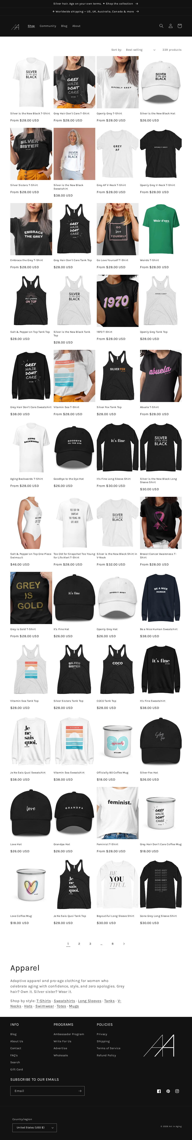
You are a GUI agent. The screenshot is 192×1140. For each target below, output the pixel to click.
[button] (161, 25)
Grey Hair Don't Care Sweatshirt (30, 407)
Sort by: (116, 49)
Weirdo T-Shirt (149, 260)
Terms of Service (109, 1048)
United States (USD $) (30, 1127)
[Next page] (123, 943)
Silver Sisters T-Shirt (24, 185)
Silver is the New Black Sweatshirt (68, 187)
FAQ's (14, 1055)
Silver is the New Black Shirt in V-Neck (117, 555)
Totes (61, 1006)
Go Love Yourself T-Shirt (112, 260)
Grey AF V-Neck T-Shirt (111, 185)
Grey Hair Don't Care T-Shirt (71, 113)
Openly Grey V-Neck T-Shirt (157, 185)
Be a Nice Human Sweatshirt (159, 629)
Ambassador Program (69, 1034)
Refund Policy (106, 1055)
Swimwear (44, 1006)
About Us (16, 1041)
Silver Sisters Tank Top (68, 701)
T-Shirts (44, 1001)
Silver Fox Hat (149, 772)
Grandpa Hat (62, 844)
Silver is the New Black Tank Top (72, 333)
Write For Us (62, 1041)
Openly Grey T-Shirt (109, 113)
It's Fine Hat (61, 629)
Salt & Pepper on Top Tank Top (30, 332)
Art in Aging (175, 1126)
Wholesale (61, 1055)
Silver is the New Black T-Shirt (30, 113)
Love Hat (16, 844)
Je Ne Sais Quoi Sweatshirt (28, 772)
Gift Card (16, 1069)
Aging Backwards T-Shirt (26, 478)
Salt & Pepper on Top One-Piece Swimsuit (30, 555)
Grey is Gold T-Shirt (23, 629)
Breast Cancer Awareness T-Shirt (158, 555)
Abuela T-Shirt (149, 407)
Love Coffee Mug (21, 916)
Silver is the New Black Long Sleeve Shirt (158, 480)
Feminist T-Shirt (107, 844)
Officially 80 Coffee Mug (112, 772)
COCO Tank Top (106, 701)
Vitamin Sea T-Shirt (67, 407)
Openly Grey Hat (107, 629)
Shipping (103, 1041)
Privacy (102, 1034)
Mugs (74, 1006)
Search (15, 1062)
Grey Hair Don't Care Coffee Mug (161, 844)
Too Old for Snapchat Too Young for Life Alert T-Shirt (74, 555)
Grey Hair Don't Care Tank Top (73, 260)
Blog (13, 1034)
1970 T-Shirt (104, 332)
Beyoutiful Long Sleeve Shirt (115, 916)
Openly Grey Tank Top (154, 332)
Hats (28, 1006)
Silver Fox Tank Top (109, 407)
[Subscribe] (79, 1091)
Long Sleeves (89, 1001)
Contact (15, 1048)
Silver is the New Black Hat (157, 113)
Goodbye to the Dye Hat (69, 478)
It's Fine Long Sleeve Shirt (114, 478)
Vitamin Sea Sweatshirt (69, 772)
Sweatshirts (64, 1001)
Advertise (60, 1048)
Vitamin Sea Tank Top (24, 701)
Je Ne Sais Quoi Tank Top (70, 916)
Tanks (109, 1001)
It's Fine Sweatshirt (152, 701)
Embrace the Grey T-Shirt (26, 260)
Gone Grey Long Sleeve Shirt (158, 916)
